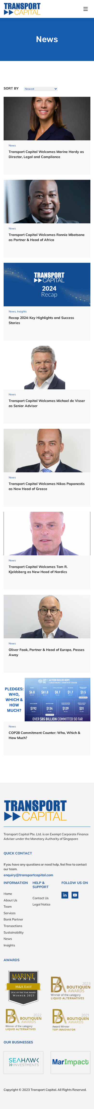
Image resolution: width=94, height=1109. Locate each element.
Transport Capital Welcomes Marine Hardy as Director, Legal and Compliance (46, 154)
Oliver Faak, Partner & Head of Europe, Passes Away (46, 652)
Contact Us (40, 898)
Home (8, 894)
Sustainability (14, 932)
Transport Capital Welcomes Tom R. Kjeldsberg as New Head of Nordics (38, 569)
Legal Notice (41, 904)
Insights (9, 945)
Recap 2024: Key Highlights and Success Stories (41, 320)
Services (9, 913)
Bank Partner (13, 919)
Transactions (13, 926)
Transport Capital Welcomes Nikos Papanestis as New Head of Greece (47, 486)
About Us (10, 900)
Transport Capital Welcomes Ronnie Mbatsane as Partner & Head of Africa (47, 237)
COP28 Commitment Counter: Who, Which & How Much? (44, 735)
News (8, 939)
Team (8, 906)
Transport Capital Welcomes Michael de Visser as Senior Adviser (47, 403)
